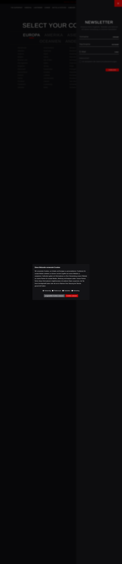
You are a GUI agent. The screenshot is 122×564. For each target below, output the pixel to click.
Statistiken (67, 290)
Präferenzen (57, 290)
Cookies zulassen (71, 296)
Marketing (76, 290)
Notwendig (48, 290)
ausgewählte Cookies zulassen (54, 296)
